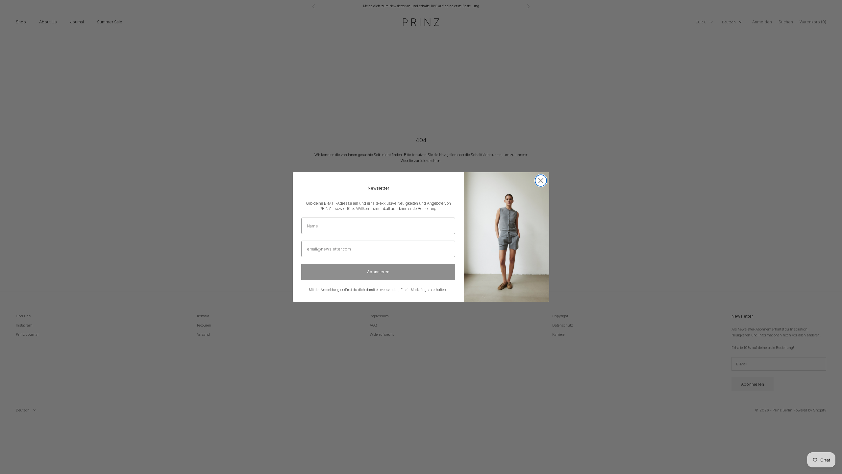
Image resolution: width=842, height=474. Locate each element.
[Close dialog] (541, 180)
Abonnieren (378, 271)
